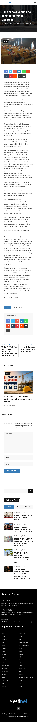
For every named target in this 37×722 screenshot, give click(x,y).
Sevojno (4, 674)
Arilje (3, 633)
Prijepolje (4, 669)
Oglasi (3, 663)
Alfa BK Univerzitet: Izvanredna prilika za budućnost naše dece (28, 349)
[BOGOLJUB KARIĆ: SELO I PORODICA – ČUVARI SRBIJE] (8, 515)
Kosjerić (4, 651)
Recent (9, 507)
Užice (3, 683)
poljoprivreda (5, 666)
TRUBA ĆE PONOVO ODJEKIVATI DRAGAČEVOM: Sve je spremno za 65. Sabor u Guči (22, 557)
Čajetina (4, 639)
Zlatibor (21, 686)
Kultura (4, 654)
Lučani (21, 657)
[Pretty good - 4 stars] (10, 423)
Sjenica (21, 674)
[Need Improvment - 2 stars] (6, 423)
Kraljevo (21, 651)
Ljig (3, 657)
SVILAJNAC (5, 680)
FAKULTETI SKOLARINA (18, 307)
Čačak (3, 636)
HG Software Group (23, 716)
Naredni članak (30, 345)
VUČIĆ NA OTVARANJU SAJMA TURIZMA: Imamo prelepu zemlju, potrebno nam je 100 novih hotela (9, 351)
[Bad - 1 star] (4, 423)
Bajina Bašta (22, 633)
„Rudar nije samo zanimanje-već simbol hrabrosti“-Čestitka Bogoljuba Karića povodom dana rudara (22, 573)
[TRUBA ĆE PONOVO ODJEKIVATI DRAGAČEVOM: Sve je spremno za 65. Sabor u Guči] (8, 552)
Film (3, 642)
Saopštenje (5, 671)
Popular (18, 507)
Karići (20, 648)
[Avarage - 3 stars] (8, 423)
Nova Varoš (22, 660)
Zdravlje (4, 686)
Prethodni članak (7, 345)
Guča (3, 645)
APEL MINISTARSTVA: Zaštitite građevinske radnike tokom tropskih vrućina (18, 399)
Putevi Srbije (22, 669)
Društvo (21, 639)
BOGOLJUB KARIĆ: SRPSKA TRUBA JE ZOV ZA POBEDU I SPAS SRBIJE (23, 529)
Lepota (21, 654)
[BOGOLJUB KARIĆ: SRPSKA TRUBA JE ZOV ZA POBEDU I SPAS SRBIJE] (8, 526)
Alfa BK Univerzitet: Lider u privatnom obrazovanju (17, 622)
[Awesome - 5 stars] (12, 423)
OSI (20, 663)
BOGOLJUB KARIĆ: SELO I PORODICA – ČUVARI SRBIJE (23, 518)
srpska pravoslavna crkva (26, 677)
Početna (5, 23)
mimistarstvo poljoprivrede (10, 660)
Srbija (3, 677)
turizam (21, 680)
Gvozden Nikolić (24, 645)
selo (20, 671)
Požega (21, 666)
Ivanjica (4, 648)
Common (28, 507)
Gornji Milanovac (24, 642)
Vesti (10, 23)
